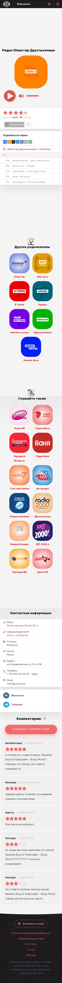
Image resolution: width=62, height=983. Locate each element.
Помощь (31, 955)
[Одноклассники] (9, 142)
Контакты (31, 944)
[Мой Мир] (17, 142)
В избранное (16, 124)
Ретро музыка (15, 625)
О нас (31, 949)
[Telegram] (26, 142)
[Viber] (22, 142)
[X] (13, 142)
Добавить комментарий (31, 729)
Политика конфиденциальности (31, 933)
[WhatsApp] (30, 142)
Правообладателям (31, 938)
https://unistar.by (17, 635)
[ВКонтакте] (5, 142)
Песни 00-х (31, 625)
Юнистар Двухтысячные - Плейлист (29, 149)
